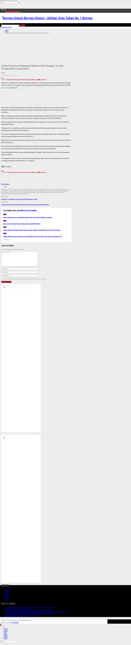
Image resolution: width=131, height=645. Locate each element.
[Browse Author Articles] (5, 182)
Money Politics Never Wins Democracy (16, 616)
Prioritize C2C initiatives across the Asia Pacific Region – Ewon (19, 199)
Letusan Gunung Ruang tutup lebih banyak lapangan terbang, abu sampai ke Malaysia (25, 204)
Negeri (7, 592)
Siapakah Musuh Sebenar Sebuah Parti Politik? (18, 609)
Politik (7, 595)
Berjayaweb (15, 622)
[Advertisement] (65, 48)
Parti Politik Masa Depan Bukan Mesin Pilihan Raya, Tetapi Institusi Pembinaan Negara (29, 610)
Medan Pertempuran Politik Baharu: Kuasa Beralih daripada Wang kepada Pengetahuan (29, 613)
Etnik (6, 594)
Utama (7, 589)
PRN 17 (7, 600)
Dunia (3, 72)
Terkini (7, 598)
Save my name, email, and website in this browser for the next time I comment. (24, 279)
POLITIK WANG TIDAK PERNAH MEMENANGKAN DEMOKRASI (22, 615)
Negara (7, 591)
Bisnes (7, 597)
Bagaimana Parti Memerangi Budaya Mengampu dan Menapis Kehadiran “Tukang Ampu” (30, 607)
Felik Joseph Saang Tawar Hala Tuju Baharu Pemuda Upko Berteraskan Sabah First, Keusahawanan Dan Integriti (36, 612)
